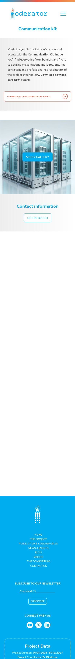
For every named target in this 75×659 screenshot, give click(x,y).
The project (38, 539)
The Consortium (38, 561)
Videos (38, 556)
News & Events (38, 548)
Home (38, 534)
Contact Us (38, 565)
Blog (38, 552)
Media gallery (37, 157)
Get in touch (37, 217)
